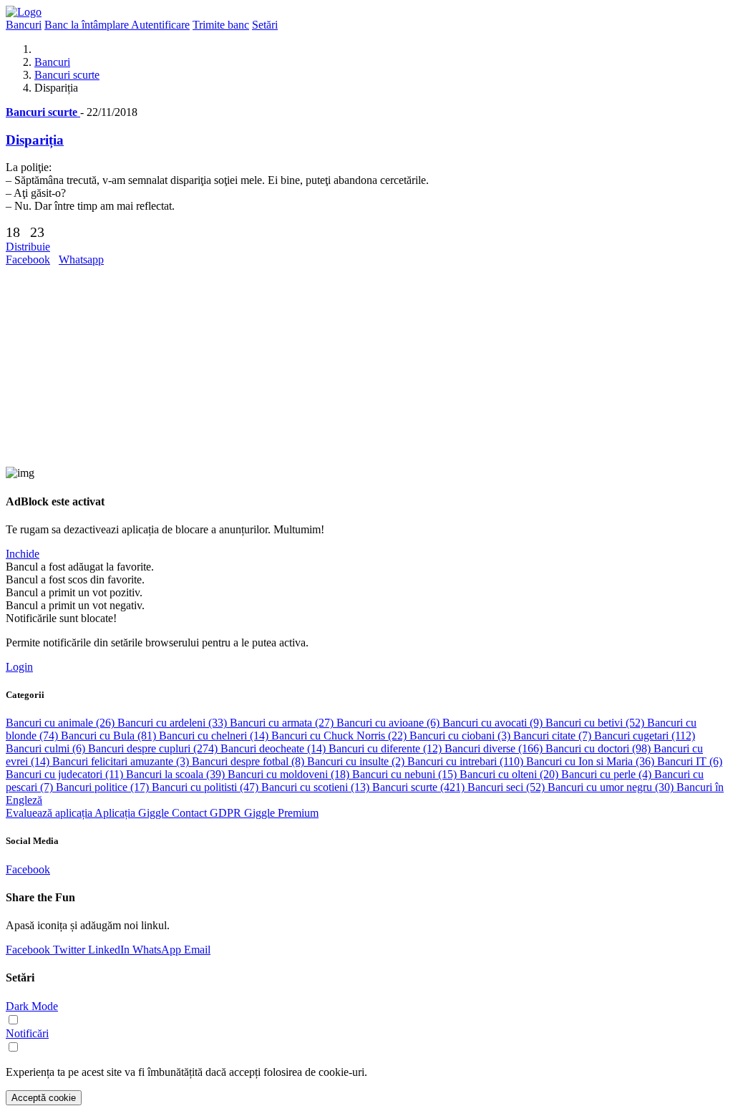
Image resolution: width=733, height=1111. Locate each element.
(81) (110, 735)
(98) (599, 748)
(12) (387, 748)
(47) (206, 787)
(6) (389, 723)
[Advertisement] (366, 366)
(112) (644, 735)
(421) (419, 787)
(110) (466, 761)
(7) (553, 735)
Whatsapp (81, 259)
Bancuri (52, 62)
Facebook (28, 259)
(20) (510, 774)
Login (19, 667)
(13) (316, 787)
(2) (357, 761)
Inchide (22, 554)
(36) (591, 761)
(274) (154, 748)
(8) (249, 761)
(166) (495, 748)
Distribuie (28, 247)
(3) (461, 735)
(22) (340, 735)
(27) (283, 723)
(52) (596, 723)
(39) (177, 774)
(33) (173, 723)
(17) (104, 787)
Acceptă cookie (43, 1097)
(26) (61, 723)
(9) (493, 723)
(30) (612, 787)
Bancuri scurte (66, 75)
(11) (66, 774)
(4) (607, 774)
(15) (406, 774)
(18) (290, 774)
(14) (215, 735)
